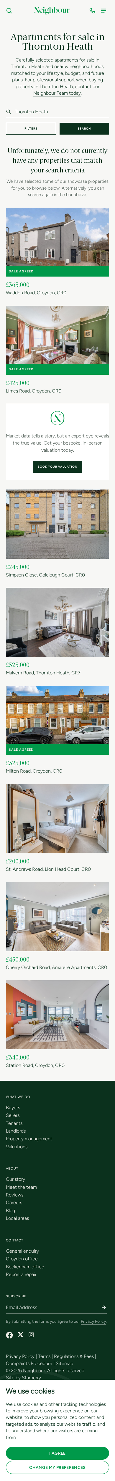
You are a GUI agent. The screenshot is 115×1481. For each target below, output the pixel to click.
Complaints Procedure (29, 1363)
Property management (29, 1138)
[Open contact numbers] (93, 10)
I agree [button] (57, 1453)
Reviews (14, 1195)
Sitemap (64, 1363)
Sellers (12, 1115)
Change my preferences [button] (57, 1467)
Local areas (17, 1218)
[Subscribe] (104, 1307)
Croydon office (22, 1259)
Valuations (16, 1146)
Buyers (13, 1107)
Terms (44, 1356)
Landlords (16, 1131)
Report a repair (21, 1274)
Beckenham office (25, 1267)
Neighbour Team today (57, 93)
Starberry (31, 1377)
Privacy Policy (93, 1321)
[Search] (10, 10)
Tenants (14, 1123)
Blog (10, 1210)
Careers (14, 1202)
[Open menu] (104, 10)
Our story (15, 1179)
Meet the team (21, 1187)
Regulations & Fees (74, 1356)
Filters (30, 128)
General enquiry (22, 1251)
